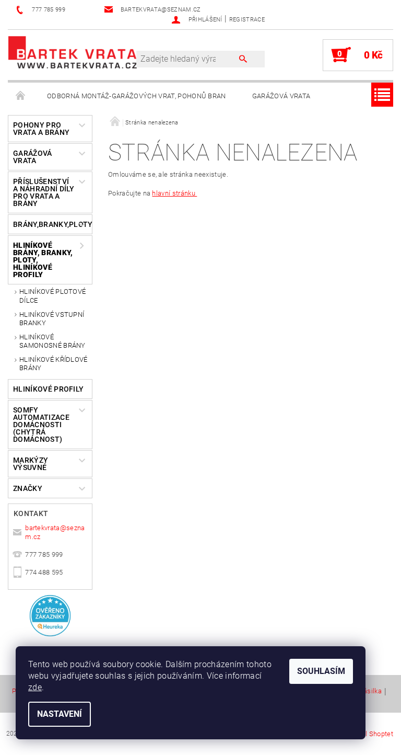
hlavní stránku (174, 193)
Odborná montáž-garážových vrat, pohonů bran (136, 96)
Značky (27, 488)
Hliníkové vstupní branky (51, 319)
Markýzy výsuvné (30, 464)
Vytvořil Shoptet (369, 734)
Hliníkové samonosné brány (52, 341)
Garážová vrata (281, 96)
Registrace (247, 19)
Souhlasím (321, 671)
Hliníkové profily (48, 389)
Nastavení (59, 714)
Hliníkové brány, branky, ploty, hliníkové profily (43, 260)
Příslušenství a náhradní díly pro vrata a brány (44, 192)
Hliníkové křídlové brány (53, 364)
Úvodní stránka (21, 96)
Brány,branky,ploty (46, 224)
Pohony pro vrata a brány (41, 128)
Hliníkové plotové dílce (52, 296)
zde (35, 687)
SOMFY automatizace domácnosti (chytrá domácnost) (41, 424)
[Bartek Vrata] (72, 51)
